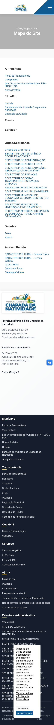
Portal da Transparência (17, 75)
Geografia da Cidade (16, 114)
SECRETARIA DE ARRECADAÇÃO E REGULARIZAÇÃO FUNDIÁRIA (25, 169)
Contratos (7, 483)
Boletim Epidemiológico (14, 531)
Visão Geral (8, 622)
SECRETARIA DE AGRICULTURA (23, 164)
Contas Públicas (10, 488)
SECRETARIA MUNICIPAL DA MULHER (27, 191)
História (9, 103)
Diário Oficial (12, 264)
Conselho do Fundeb (12, 512)
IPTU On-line (8, 559)
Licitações (7, 478)
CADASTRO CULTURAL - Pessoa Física (27, 254)
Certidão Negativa (11, 550)
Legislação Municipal (13, 502)
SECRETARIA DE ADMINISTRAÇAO (25, 160)
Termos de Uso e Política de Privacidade (23, 598)
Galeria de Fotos (13, 268)
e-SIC (5, 493)
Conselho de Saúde (12, 507)
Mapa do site (9, 579)
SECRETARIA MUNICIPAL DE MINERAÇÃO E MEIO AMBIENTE (23, 205)
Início (19, 28)
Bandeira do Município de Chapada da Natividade (25, 108)
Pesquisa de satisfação (14, 593)
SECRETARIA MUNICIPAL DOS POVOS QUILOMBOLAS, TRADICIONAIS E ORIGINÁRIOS (27, 214)
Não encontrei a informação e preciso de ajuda (26, 602)
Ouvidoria (7, 497)
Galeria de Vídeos (14, 272)
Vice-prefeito (11, 79)
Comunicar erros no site (14, 607)
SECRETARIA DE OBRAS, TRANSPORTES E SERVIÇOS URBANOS (22, 181)
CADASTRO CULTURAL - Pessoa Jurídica (23, 259)
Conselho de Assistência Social (18, 516)
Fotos (8, 233)
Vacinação (7, 536)
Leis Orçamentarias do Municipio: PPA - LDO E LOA (26, 84)
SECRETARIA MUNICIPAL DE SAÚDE (26, 187)
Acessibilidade (9, 588)
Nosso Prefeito (13, 90)
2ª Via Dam (8, 555)
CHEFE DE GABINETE (17, 150)
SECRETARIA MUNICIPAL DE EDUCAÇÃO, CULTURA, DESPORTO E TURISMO (27, 198)
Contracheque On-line (13, 564)
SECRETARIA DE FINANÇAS (21, 174)
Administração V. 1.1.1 (43, 717)
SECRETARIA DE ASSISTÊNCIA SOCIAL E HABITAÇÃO (23, 155)
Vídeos (8, 237)
